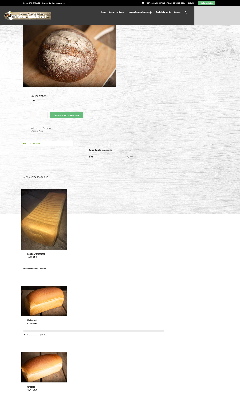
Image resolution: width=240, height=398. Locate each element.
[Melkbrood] (44, 301)
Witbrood (31, 387)
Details (44, 268)
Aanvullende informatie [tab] (32, 143)
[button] (186, 12)
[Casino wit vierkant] (44, 219)
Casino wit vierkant (36, 254)
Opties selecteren (31, 268)
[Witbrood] (44, 367)
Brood (41, 131)
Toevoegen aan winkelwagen (66, 115)
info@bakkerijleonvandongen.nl (53, 3)
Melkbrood (32, 320)
